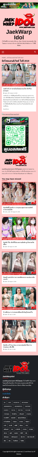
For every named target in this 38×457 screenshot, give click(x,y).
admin (6, 93)
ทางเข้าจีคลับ (7, 393)
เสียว (5, 440)
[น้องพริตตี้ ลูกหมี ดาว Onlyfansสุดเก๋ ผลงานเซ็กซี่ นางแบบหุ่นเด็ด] (19, 193)
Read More (6, 109)
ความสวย (29, 414)
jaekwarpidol (8, 406)
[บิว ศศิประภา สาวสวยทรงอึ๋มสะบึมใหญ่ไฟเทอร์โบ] (19, 298)
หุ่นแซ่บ (16, 433)
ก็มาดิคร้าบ (14, 414)
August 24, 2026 (16, 211)
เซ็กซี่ (21, 433)
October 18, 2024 (13, 93)
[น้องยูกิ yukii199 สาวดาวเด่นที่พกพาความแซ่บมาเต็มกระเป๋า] (19, 263)
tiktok (13, 410)
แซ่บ (10, 440)
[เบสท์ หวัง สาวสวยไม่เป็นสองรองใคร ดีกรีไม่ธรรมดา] (19, 74)
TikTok (15, 340)
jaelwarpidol (18, 406)
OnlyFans (9, 203)
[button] (4, 51)
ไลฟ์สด (22, 440)
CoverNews (27, 451)
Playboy (6, 410)
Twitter (20, 410)
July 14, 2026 (12, 349)
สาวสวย (24, 429)
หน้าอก (5, 433)
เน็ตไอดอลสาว (14, 436)
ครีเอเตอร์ (21, 414)
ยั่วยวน (21, 425)
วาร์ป (26, 425)
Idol (5, 84)
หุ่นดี (11, 433)
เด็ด (26, 433)
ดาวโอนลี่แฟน (7, 421)
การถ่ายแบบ (6, 414)
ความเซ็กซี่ (6, 417)
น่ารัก (5, 425)
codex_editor (8, 211)
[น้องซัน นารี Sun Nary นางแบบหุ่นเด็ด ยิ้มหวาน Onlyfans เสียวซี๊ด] (19, 331)
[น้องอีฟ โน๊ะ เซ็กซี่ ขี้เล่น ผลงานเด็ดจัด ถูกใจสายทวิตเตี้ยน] (19, 228)
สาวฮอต (31, 429)
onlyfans (27, 406)
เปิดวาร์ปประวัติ (30, 436)
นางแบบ (21, 421)
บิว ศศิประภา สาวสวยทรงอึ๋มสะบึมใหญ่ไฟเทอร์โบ (18, 312)
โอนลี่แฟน (15, 440)
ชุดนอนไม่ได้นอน (22, 417)
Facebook (16, 402)
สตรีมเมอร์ (6, 429)
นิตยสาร (27, 421)
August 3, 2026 (13, 281)
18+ (5, 402)
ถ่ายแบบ (15, 421)
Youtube (27, 410)
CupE (9, 402)
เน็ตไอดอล (6, 436)
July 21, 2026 (12, 314)
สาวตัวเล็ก (18, 429)
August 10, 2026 (13, 246)
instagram (25, 402)
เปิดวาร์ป (23, 436)
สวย (12, 429)
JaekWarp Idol (19, 35)
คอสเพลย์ (13, 417)
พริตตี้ (16, 425)
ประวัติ (10, 425)
